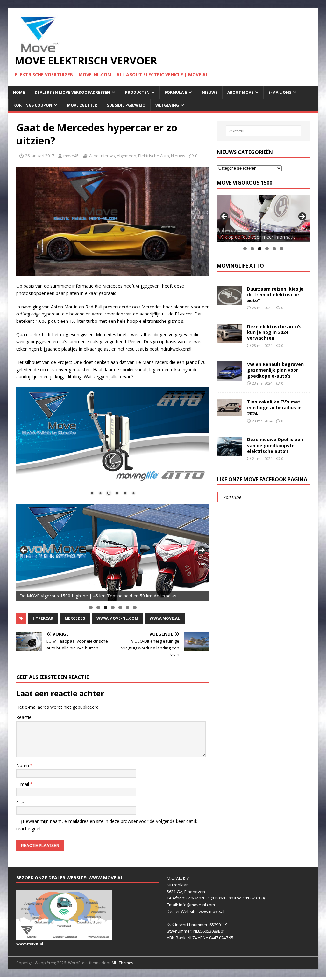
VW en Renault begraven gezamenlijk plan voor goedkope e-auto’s (275, 370)
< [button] (24, 550)
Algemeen (126, 156)
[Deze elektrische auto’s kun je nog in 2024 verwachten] (229, 339)
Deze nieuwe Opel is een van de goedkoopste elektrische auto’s (275, 445)
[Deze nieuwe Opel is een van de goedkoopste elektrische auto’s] (229, 452)
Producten (137, 92)
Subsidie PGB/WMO (126, 105)
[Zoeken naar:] (263, 130)
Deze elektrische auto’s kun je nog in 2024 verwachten (274, 332)
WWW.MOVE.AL (165, 618)
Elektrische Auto (153, 156)
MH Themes (122, 963)
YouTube (232, 497)
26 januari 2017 (39, 156)
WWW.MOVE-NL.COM (117, 618)
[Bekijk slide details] (112, 552)
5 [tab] (120, 607)
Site (20, 803)
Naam (23, 765)
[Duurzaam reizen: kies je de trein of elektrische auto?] (229, 301)
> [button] (201, 550)
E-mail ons (279, 92)
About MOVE (240, 92)
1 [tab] (91, 607)
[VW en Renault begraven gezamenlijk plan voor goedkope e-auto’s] (229, 377)
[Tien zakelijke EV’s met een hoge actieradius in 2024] (229, 412)
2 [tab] (98, 607)
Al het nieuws (102, 156)
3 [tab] (105, 607)
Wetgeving (167, 105)
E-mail (23, 784)
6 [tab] (127, 607)
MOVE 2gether (82, 105)
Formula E (176, 92)
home (19, 92)
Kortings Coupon (32, 105)
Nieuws (209, 92)
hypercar (43, 618)
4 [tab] (113, 607)
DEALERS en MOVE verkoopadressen (72, 92)
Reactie (24, 717)
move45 (71, 156)
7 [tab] (135, 607)
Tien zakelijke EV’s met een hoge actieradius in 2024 (274, 407)
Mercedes (75, 618)
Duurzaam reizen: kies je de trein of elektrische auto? (275, 294)
